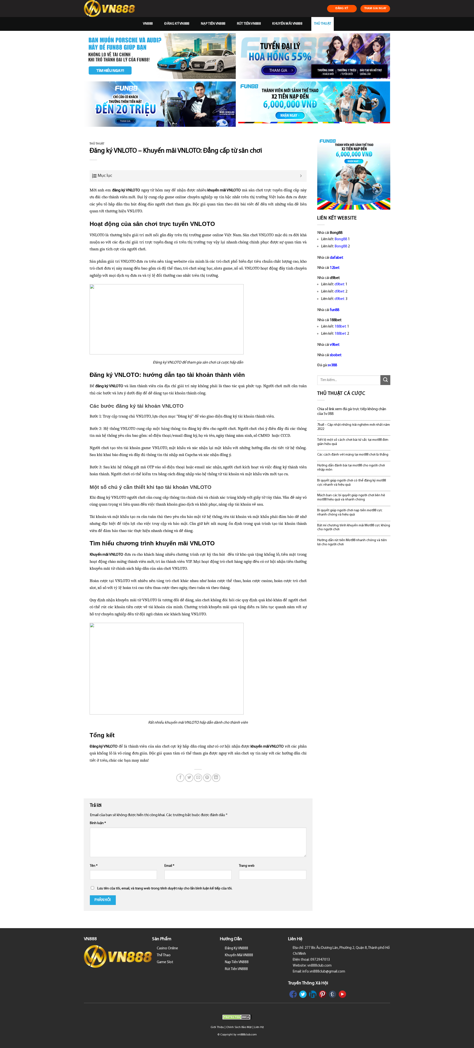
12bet (335, 268)
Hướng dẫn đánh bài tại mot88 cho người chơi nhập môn (351, 468)
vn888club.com (247, 1034)
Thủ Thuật (322, 24)
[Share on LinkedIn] (216, 778)
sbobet (336, 355)
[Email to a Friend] (198, 778)
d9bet (340, 284)
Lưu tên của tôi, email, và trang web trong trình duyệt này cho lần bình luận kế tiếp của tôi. (164, 888)
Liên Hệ (259, 1027)
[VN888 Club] (110, 8)
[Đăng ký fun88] (353, 173)
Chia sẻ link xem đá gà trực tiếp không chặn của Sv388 (351, 411)
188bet (340, 327)
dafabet (336, 258)
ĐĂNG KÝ (342, 8)
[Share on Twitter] (189, 778)
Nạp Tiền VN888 (213, 24)
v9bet (335, 345)
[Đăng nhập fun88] (314, 104)
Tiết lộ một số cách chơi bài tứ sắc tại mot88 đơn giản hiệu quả (352, 442)
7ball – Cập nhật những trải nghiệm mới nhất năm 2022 (353, 427)
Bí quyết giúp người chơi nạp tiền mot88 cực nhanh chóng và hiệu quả (349, 512)
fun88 (334, 310)
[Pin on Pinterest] (207, 778)
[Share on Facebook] (180, 778)
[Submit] (385, 380)
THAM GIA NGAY (375, 8)
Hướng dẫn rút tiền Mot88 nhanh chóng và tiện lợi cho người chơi (352, 542)
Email (169, 866)
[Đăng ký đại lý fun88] (160, 56)
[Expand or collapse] (301, 176)
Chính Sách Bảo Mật (239, 1027)
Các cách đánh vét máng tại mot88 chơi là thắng (352, 455)
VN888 (148, 24)
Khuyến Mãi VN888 (287, 24)
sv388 (332, 365)
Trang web (247, 866)
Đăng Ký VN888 (176, 24)
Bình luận (98, 823)
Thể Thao (164, 955)
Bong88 (341, 239)
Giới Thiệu (217, 1027)
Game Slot (165, 962)
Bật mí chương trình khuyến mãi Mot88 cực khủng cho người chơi (353, 528)
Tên (94, 866)
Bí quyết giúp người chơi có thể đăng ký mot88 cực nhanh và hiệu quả (351, 483)
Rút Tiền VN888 (249, 24)
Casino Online (167, 948)
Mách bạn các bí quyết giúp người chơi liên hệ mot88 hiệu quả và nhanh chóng (351, 497)
